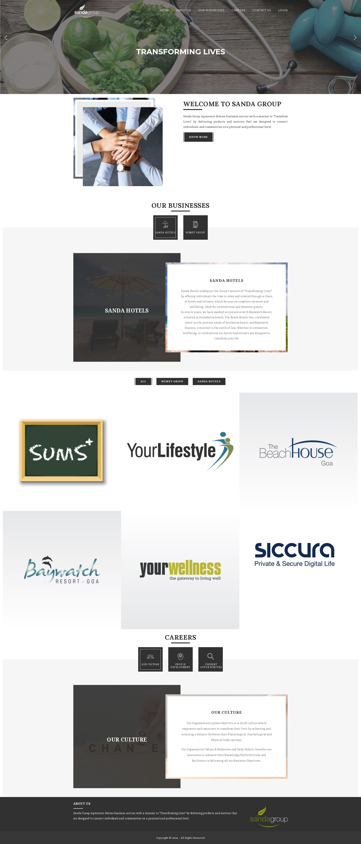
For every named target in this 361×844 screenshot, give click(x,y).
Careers (238, 10)
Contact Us (262, 10)
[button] (6, 38)
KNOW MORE (198, 137)
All (143, 381)
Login (283, 10)
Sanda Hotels (209, 381)
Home (164, 10)
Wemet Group (172, 381)
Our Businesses (211, 10)
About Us (183, 10)
